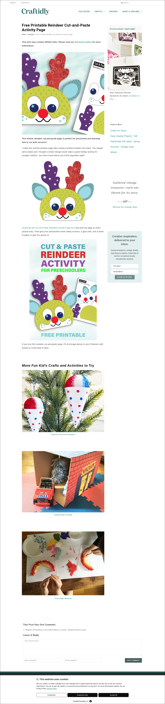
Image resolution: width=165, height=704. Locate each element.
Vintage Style (127, 147)
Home (24, 34)
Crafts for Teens (118, 130)
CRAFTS (98, 11)
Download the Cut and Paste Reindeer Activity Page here (49, 228)
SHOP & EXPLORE (130, 11)
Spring (136, 141)
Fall (135, 136)
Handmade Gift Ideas (121, 141)
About (13, 3)
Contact (25, 3)
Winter (113, 152)
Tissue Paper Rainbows (63, 598)
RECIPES (113, 11)
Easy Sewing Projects (121, 136)
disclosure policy (83, 42)
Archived (31, 34)
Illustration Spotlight (122, 29)
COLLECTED (84, 11)
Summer (114, 147)
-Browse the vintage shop (124, 207)
